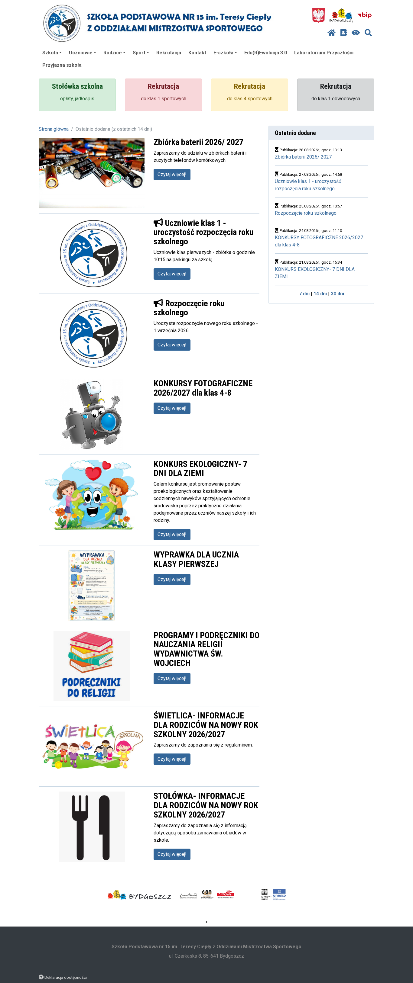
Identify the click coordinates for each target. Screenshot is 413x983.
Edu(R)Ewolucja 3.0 (265, 53)
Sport (139, 53)
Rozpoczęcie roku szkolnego (306, 213)
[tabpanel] (139, 894)
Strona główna (54, 129)
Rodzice (112, 53)
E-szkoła (223, 53)
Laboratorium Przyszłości (323, 53)
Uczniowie (81, 53)
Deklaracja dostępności (65, 977)
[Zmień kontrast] (355, 33)
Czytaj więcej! (172, 174)
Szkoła (50, 53)
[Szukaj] (368, 33)
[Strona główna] (331, 33)
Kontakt (197, 53)
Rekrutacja (168, 53)
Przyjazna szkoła (62, 65)
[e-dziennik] (343, 33)
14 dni (320, 294)
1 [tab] (206, 922)
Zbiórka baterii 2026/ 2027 (303, 157)
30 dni (337, 294)
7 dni (304, 294)
